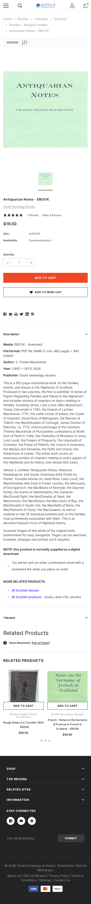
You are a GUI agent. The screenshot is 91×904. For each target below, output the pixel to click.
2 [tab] (45, 741)
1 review (32, 215)
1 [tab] (41, 741)
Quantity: (9, 254)
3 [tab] (49, 741)
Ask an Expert (41, 642)
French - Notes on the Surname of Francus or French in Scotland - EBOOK (67, 724)
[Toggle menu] (6, 5)
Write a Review (51, 215)
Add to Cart (23, 705)
